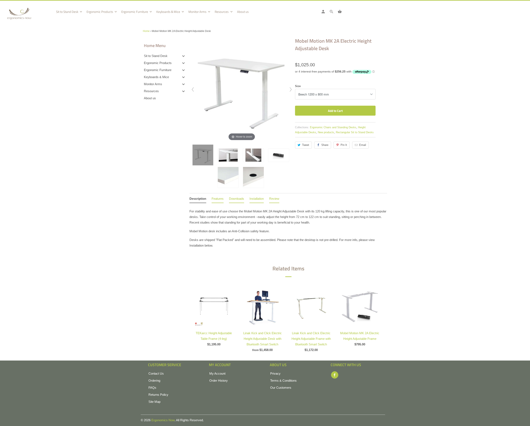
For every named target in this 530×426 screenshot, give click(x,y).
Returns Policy (158, 394)
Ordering (154, 380)
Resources (222, 12)
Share (324, 144)
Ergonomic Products (100, 12)
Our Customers (280, 387)
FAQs (152, 387)
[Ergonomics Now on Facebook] (334, 375)
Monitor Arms (197, 12)
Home (146, 31)
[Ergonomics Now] (26, 15)
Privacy (275, 373)
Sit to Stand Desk (67, 12)
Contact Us (156, 373)
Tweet (305, 144)
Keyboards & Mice (168, 12)
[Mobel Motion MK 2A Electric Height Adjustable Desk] (204, 155)
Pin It (344, 144)
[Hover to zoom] (241, 89)
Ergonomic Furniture (135, 12)
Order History (218, 380)
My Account (217, 373)
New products (326, 132)
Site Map (154, 401)
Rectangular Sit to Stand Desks (355, 132)
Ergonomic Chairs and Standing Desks (333, 127)
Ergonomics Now (163, 420)
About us (243, 12)
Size (298, 86)
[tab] (197, 199)
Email (362, 144)
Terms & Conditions (283, 380)
